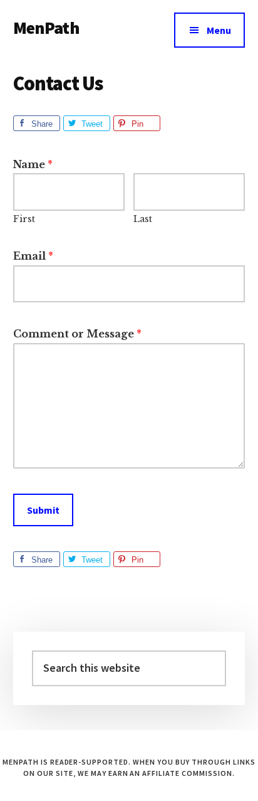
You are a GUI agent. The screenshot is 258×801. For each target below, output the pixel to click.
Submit (43, 510)
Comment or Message (77, 333)
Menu (219, 30)
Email (33, 256)
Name (33, 164)
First (24, 219)
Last (142, 219)
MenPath (46, 27)
